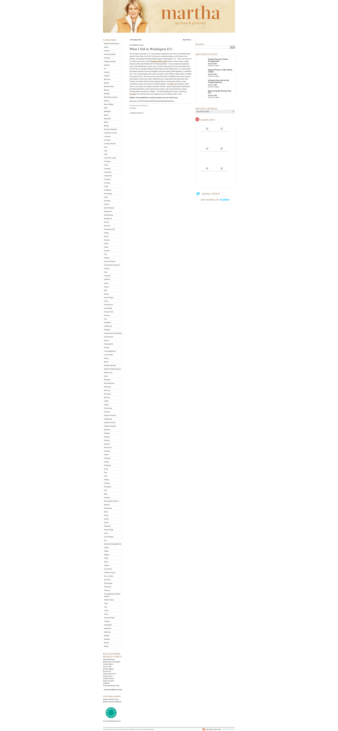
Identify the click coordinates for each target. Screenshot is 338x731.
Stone (106, 562)
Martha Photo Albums (111, 44)
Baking (106, 83)
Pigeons (107, 440)
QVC (105, 490)
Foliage (106, 258)
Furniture (107, 276)
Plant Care (108, 447)
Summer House (109, 572)
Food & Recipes (110, 261)
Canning (107, 140)
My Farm (107, 390)
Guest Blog (108, 308)
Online (106, 405)
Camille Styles (108, 664)
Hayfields (107, 323)
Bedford (107, 94)
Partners (107, 430)
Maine (106, 362)
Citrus (106, 165)
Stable (106, 551)
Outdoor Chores (110, 422)
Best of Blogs (108, 104)
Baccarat (107, 79)
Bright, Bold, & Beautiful (111, 662)
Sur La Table (108, 576)
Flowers (107, 251)
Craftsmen (107, 190)
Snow (106, 533)
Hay (105, 319)
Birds (106, 108)
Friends (106, 269)
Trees (106, 614)
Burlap (106, 126)
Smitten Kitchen (108, 678)
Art (105, 69)
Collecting (107, 172)
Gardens (107, 279)
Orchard (107, 412)
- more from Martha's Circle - (113, 689)
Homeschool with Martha (113, 333)
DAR (171, 84)
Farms (106, 236)
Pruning (107, 483)
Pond (106, 469)
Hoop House (108, 337)
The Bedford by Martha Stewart (112, 595)
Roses (106, 515)
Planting (107, 451)
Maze (106, 376)
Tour (105, 607)
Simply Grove (108, 676)
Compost (107, 179)
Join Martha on (210, 199)
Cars (105, 147)
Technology (108, 583)
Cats (105, 151)
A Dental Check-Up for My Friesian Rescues (218, 81)
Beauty (106, 90)
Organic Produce (110, 415)
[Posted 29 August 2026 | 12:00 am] (207, 148)
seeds (106, 283)
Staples (106, 555)
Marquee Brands (110, 365)
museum (133, 94)
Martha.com (108, 373)
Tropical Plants (109, 618)
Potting (106, 480)
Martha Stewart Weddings (112, 702)
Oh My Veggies (108, 669)
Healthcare (108, 326)
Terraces (107, 590)
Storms (106, 565)
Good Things (108, 298)
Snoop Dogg (108, 530)
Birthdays (107, 111)
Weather (107, 639)
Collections (108, 176)
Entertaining (108, 215)
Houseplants (108, 344)
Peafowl (107, 433)
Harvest (107, 315)
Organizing (108, 419)
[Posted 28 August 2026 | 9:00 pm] (221, 168)
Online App (108, 408)
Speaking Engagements (112, 544)
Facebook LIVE (109, 229)
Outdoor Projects (110, 426)
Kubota (106, 348)
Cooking (107, 183)
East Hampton (109, 208)
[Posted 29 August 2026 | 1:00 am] (221, 128)
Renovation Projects (111, 501)
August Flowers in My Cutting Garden (220, 71)
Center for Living (110, 158)
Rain (105, 494)
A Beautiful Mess (109, 659)
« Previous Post (135, 40)
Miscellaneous (109, 383)
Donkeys (107, 201)
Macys (106, 358)
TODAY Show (109, 600)
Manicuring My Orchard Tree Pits (219, 92)
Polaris (106, 462)
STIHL (106, 558)
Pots (105, 476)
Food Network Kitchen (112, 265)
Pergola (107, 437)
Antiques (107, 58)
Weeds (106, 643)
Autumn (107, 72)
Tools (106, 603)
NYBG (106, 401)
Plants (106, 455)
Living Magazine (110, 351)
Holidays (107, 330)
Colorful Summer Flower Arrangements (218, 60)
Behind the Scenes (111, 97)
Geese (106, 287)
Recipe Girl (107, 671)
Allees (106, 47)
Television (107, 587)
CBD (105, 154)
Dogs (106, 197)
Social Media (108, 537)
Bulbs (106, 122)
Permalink (133, 108)
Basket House (109, 86)
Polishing (107, 465)
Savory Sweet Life (109, 674)
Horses (106, 340)
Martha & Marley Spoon (112, 369)
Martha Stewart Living (111, 699)
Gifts (105, 290)
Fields (106, 247)
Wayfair (106, 636)
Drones (106, 204)
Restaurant (108, 508)
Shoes (106, 522)
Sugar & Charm (108, 681)
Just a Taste (107, 667)
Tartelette (106, 683)
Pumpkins (107, 487)
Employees (108, 211)
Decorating (108, 194)
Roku (106, 512)
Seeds (106, 519)
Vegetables (108, 625)
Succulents (108, 569)
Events (106, 222)
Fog (105, 254)
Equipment (108, 219)
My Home (107, 394)
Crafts (106, 186)
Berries (106, 101)
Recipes (107, 497)
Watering (107, 632)
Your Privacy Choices (147, 729)
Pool (105, 472)
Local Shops (108, 355)
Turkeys (107, 621)
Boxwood (107, 119)
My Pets (107, 397)
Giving (106, 294)
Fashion (107, 240)
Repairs (107, 505)
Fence (106, 244)
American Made (109, 54)
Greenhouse (108, 305)
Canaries (107, 136)
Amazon (107, 51)
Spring (106, 547)
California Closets (110, 133)
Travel (106, 611)
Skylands (107, 526)
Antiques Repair (110, 61)
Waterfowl (107, 628)
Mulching (107, 387)
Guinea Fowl (108, 312)
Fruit (105, 272)
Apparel (107, 65)
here (176, 98)
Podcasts (107, 458)
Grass (106, 301)
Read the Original (213, 65)
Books (106, 115)
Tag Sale (107, 580)
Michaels (107, 380)
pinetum (107, 444)
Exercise (107, 226)
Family (106, 233)
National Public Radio (159, 61)
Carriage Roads (110, 144)
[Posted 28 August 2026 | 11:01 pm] (221, 148)
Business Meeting (110, 129)
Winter (106, 646)
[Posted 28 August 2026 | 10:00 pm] (207, 168)
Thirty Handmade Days (111, 686)
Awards (106, 76)
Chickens (107, 161)
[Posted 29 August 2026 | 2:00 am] (207, 128)
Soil (105, 540)
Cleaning (107, 169)
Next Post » (187, 40)
